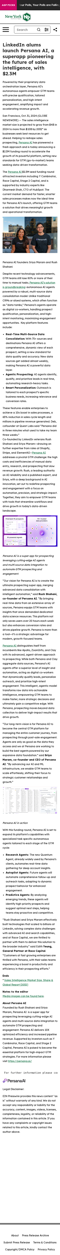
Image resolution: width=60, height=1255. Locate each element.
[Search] (39, 29)
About (15, 1235)
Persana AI (15, 171)
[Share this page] (55, 29)
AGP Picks (8, 5)
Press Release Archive (35, 1235)
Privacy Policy (46, 1249)
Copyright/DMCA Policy (19, 1249)
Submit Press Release (17, 1242)
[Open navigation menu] (6, 29)
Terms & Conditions (44, 1242)
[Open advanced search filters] (46, 29)
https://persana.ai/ (20, 1061)
